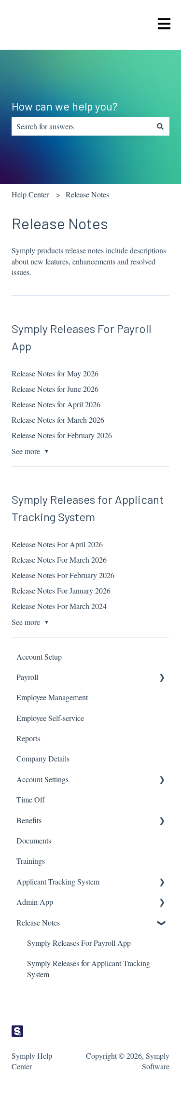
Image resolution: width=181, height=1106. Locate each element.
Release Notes (87, 194)
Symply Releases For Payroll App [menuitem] (79, 943)
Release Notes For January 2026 (61, 590)
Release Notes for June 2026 (55, 389)
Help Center (30, 194)
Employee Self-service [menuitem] (50, 718)
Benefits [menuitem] (29, 820)
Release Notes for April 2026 (56, 404)
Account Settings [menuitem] (42, 779)
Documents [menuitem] (33, 840)
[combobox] (81, 126)
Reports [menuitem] (28, 738)
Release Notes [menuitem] (38, 922)
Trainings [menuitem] (30, 861)
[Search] (160, 126)
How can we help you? (65, 106)
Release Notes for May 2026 (55, 373)
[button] (161, 678)
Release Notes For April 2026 (57, 544)
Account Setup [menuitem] (39, 656)
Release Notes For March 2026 (59, 559)
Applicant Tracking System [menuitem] (57, 881)
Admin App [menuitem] (34, 902)
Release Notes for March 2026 (58, 420)
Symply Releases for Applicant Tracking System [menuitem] (88, 968)
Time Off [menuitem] (30, 799)
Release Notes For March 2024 (59, 606)
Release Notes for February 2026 (62, 435)
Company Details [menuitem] (43, 758)
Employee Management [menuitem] (52, 697)
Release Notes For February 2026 (63, 575)
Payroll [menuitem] (27, 677)
